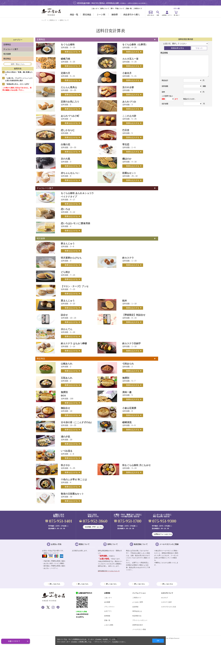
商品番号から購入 (131, 14)
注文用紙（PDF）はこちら (94, 527)
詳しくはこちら (55, 584)
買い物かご (177, 15)
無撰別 (125, 378)
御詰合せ (65, 408)
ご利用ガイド (137, 8)
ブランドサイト (109, 607)
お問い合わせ (150, 15)
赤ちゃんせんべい (70, 173)
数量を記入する (71, 52)
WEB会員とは (137, 611)
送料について (104, 8)
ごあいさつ (95, 8)
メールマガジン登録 (139, 629)
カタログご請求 (166, 602)
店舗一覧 (129, 8)
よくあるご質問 (137, 602)
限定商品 (41, 358)
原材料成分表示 (137, 625)
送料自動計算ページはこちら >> (109, 571)
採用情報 (107, 616)
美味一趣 (127, 392)
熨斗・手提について (117, 8)
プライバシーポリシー (139, 620)
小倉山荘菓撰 (129, 408)
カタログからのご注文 (168, 607)
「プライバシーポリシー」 (102, 642)
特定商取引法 (136, 616)
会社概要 (107, 602)
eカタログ (164, 597)
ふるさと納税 (108, 625)
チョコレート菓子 (45, 188)
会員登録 (135, 607)
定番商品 (41, 39)
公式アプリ (108, 611)
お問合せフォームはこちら (163, 534)
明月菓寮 (41, 238)
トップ (43, 20)
